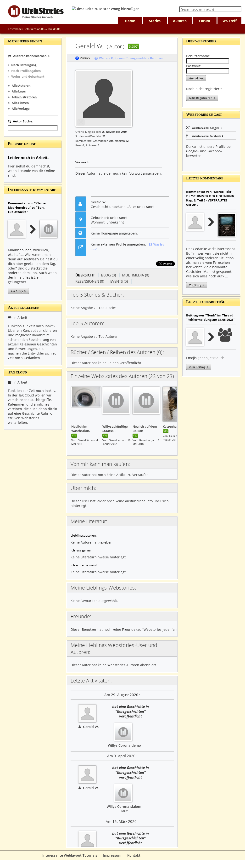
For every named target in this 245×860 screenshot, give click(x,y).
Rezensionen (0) (89, 281)
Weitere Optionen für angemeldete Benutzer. (131, 58)
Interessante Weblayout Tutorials (69, 855)
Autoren (180, 20)
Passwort (193, 66)
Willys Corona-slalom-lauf (124, 808)
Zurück (84, 58)
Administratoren (23, 97)
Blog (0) (108, 275)
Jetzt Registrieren (201, 98)
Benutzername (198, 56)
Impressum (112, 855)
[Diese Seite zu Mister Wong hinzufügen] (105, 8)
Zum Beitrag (198, 367)
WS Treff (230, 20)
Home (130, 20)
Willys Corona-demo (124, 745)
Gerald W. (90, 726)
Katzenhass (171, 426)
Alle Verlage (19, 108)
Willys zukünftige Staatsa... (115, 428)
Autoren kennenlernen (29, 56)
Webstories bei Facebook (205, 136)
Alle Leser (18, 91)
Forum (204, 20)
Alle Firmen (19, 103)
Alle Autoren (20, 85)
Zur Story (17, 291)
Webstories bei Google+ (206, 128)
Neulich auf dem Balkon (145, 428)
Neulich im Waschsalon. (80, 428)
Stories (155, 20)
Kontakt (133, 855)
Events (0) (119, 281)
